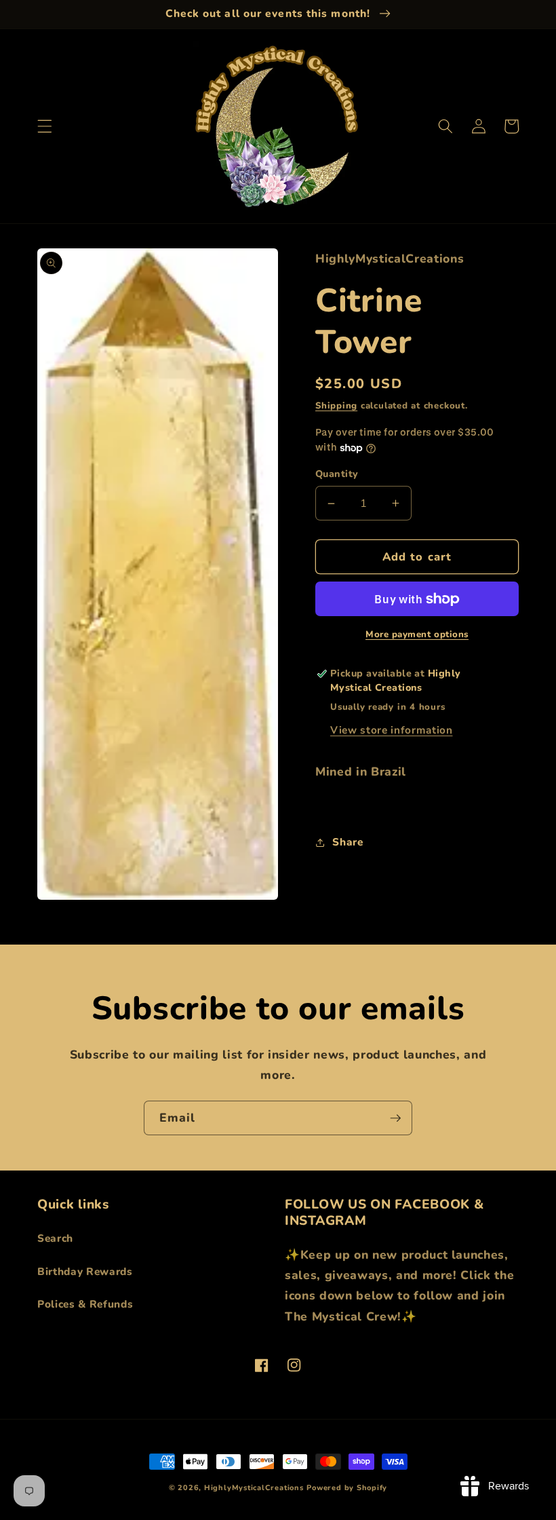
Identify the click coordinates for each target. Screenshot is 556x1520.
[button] (44, 126)
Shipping (336, 406)
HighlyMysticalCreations (254, 1488)
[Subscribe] (395, 1118)
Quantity (337, 474)
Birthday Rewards (85, 1271)
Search (55, 1238)
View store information (391, 730)
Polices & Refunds (85, 1304)
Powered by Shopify (346, 1488)
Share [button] (347, 842)
